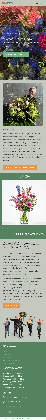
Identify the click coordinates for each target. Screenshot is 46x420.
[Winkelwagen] (41, 3)
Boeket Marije (8, 228)
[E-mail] (9, 412)
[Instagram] (5, 412)
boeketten (7, 265)
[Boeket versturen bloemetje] (7, 3)
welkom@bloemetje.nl (14, 406)
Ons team (6, 354)
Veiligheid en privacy (10, 363)
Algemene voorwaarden (12, 360)
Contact (6, 351)
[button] (36, 3)
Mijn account (7, 357)
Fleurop (15, 274)
